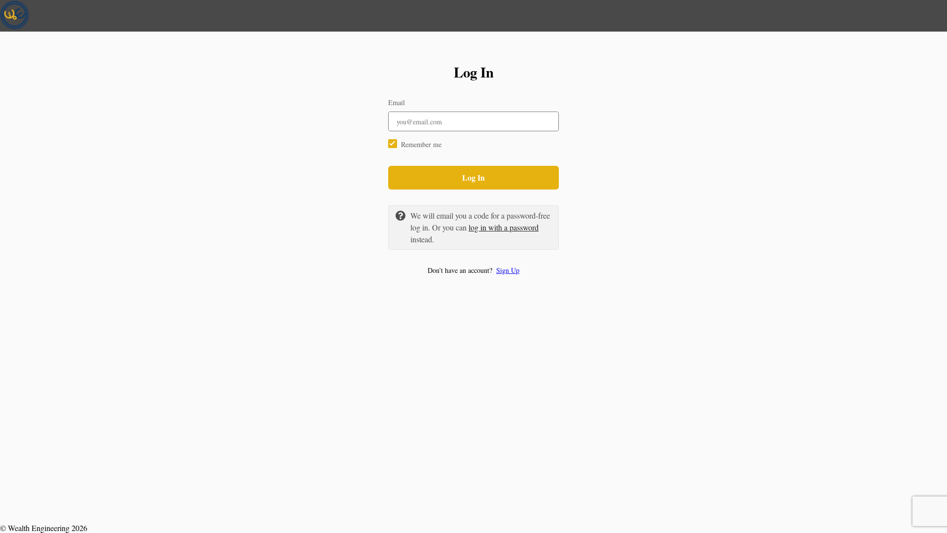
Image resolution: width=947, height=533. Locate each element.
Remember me (421, 144)
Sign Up (507, 270)
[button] (473, 270)
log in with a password (504, 227)
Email (396, 102)
